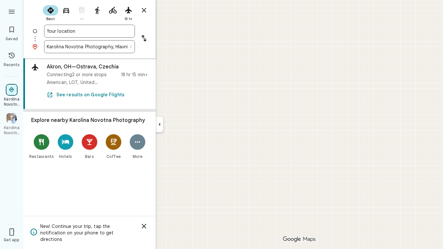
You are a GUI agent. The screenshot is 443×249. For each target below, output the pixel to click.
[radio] (50, 12)
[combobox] (89, 31)
